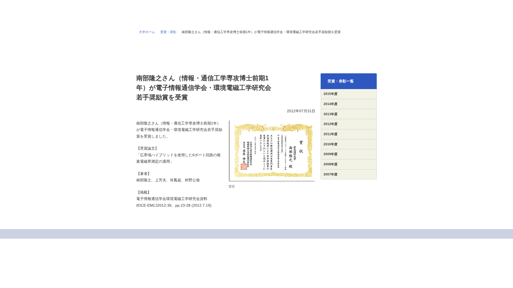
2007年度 (330, 174)
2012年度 (330, 124)
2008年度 (330, 164)
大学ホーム (147, 32)
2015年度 (330, 94)
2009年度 (330, 154)
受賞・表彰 (168, 32)
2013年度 (330, 114)
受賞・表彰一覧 (341, 81)
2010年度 (330, 144)
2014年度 (330, 104)
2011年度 (330, 134)
